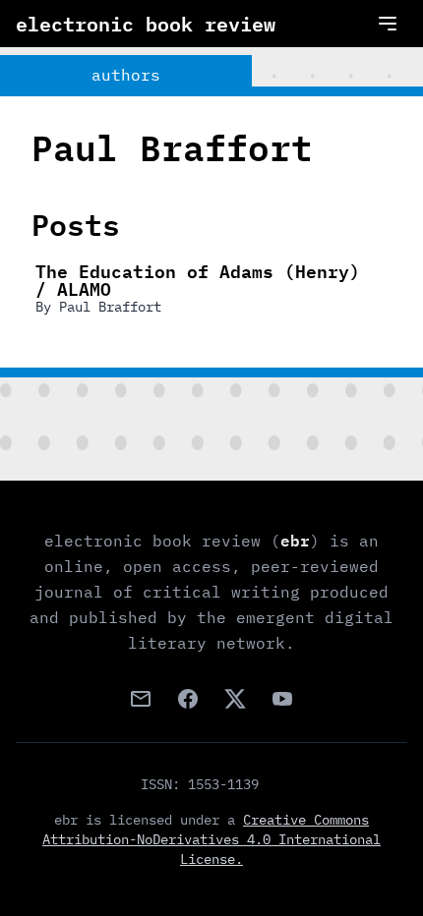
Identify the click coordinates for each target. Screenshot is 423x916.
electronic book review (145, 23)
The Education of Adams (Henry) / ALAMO (197, 279)
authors (125, 75)
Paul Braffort (110, 306)
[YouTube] (282, 699)
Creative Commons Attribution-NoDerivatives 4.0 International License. (211, 839)
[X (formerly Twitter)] (235, 699)
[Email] (140, 699)
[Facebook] (188, 699)
